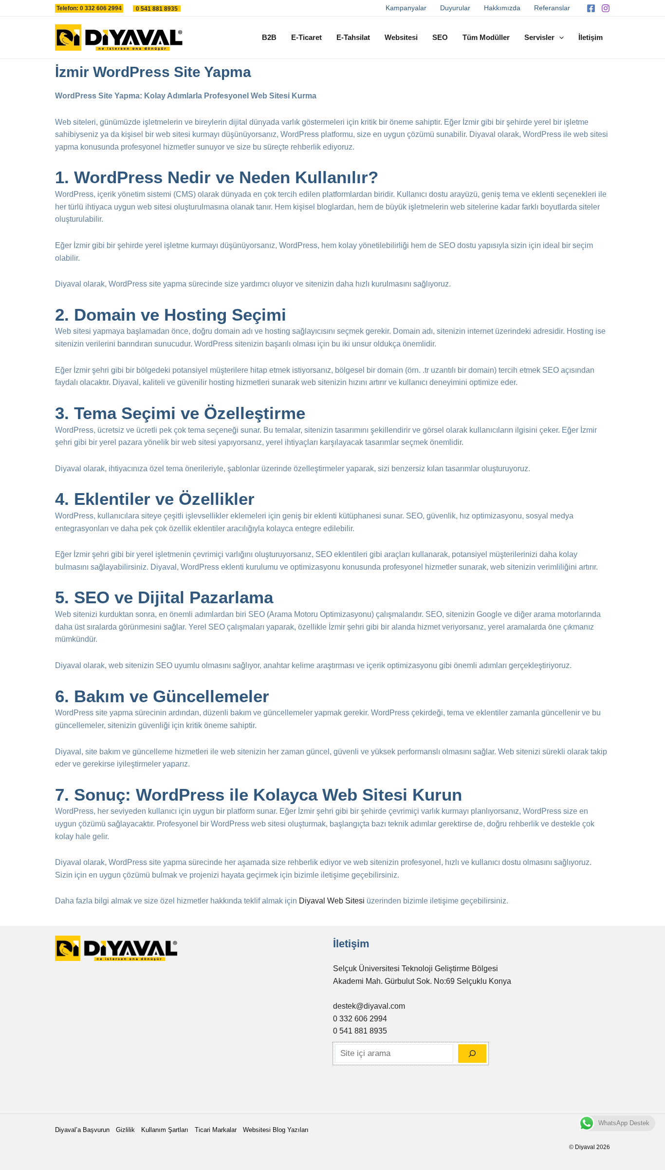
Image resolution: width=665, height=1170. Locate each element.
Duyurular (455, 8)
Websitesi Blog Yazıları (276, 1129)
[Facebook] (591, 8)
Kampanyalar (406, 8)
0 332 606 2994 (360, 1019)
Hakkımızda (502, 8)
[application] (559, 37)
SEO (440, 37)
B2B (269, 37)
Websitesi (401, 37)
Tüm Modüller (486, 37)
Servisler (539, 37)
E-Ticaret (306, 37)
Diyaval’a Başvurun (82, 1129)
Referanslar (552, 8)
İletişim (590, 37)
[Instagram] (605, 8)
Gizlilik (125, 1129)
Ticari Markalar (216, 1129)
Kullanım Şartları (164, 1129)
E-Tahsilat (353, 37)
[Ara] (472, 1053)
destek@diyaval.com (369, 1006)
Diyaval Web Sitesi (332, 901)
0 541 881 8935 (360, 1031)
